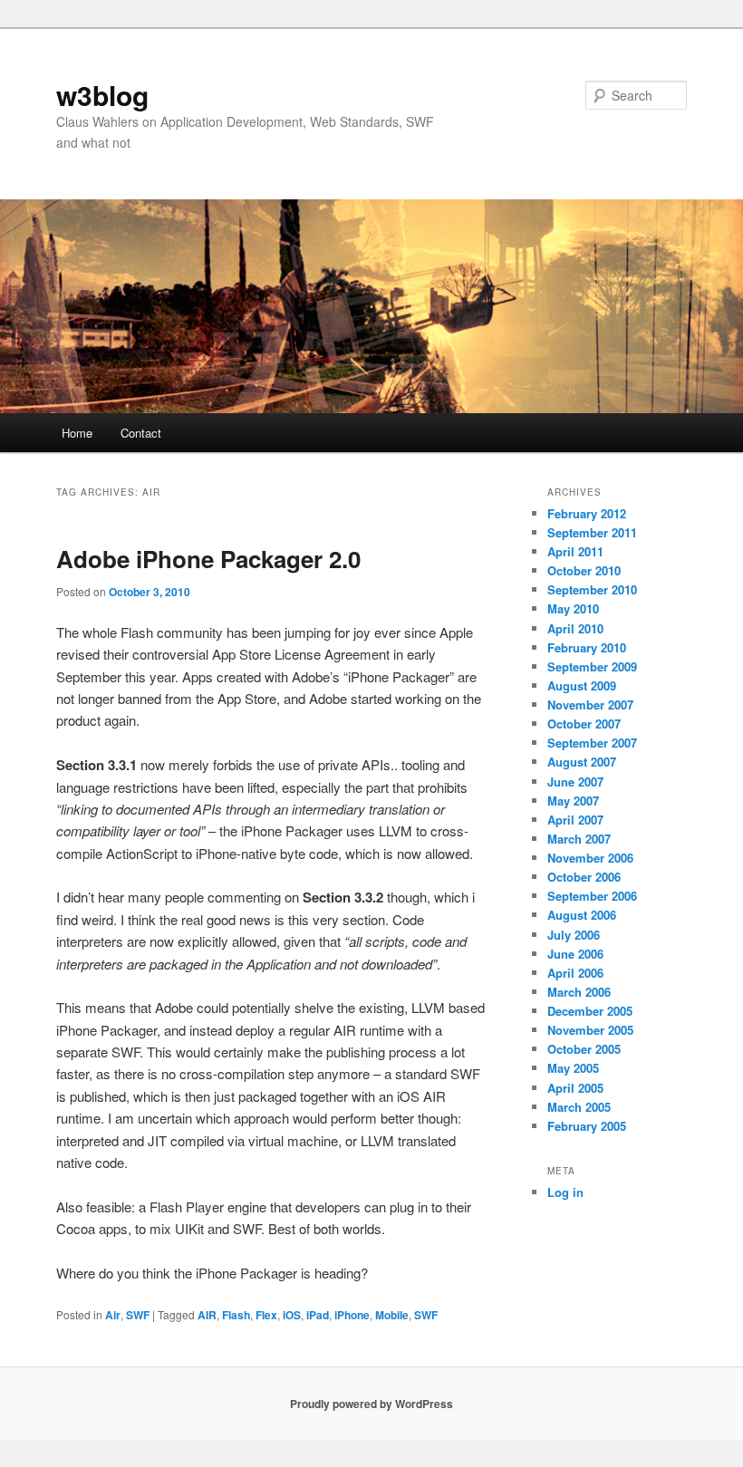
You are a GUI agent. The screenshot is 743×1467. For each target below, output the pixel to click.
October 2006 (584, 876)
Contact (141, 432)
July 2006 (573, 934)
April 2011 (575, 551)
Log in (565, 1192)
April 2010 (575, 628)
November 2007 (590, 704)
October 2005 (584, 1048)
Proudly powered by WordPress (371, 1403)
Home (77, 432)
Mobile (392, 1315)
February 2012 (586, 513)
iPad (317, 1315)
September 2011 (592, 532)
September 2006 (592, 895)
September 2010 (592, 589)
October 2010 (584, 570)
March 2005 (579, 1106)
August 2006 (581, 914)
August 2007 (581, 761)
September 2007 (592, 742)
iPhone (352, 1315)
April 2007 (575, 819)
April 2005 (575, 1087)
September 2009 (592, 666)
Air (113, 1315)
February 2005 (586, 1125)
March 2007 (579, 838)
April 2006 (575, 972)
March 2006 (579, 991)
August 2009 (581, 685)
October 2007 (584, 723)
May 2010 (573, 608)
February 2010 (586, 647)
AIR (207, 1315)
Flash (236, 1315)
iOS (292, 1315)
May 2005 (573, 1067)
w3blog (102, 94)
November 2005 (590, 1029)
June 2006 (575, 953)
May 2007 (573, 800)
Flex (266, 1315)
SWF (138, 1315)
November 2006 (590, 857)
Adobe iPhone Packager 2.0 (208, 558)
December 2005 (589, 1010)
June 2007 (575, 781)
